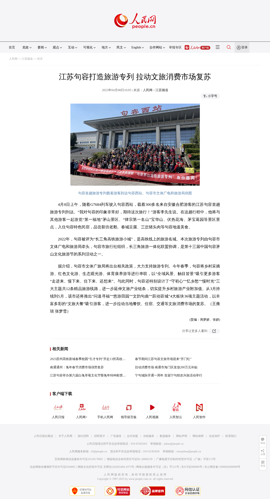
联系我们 (230, 436)
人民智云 (175, 417)
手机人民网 (105, 417)
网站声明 (181, 436)
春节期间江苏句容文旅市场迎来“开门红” (163, 359)
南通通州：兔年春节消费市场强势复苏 (77, 367)
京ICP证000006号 (191, 466)
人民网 (13, 58)
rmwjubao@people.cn (189, 451)
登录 (244, 47)
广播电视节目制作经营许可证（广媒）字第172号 (186, 459)
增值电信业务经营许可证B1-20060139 (129, 459)
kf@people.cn (99, 451)
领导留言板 (129, 417)
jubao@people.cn (173, 443)
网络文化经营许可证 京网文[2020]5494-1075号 (106, 466)
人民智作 (199, 417)
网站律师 (198, 436)
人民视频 (152, 417)
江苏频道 (27, 58)
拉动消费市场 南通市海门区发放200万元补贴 (166, 367)
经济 (40, 58)
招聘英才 (99, 436)
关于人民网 (65, 436)
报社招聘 (83, 436)
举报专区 (175, 47)
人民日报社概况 (43, 436)
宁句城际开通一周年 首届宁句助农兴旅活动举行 (168, 375)
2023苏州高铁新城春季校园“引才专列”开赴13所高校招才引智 (92, 359)
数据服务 (165, 436)
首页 (12, 47)
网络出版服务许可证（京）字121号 (157, 466)
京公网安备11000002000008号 (222, 466)
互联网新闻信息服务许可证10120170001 (79, 459)
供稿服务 (148, 436)
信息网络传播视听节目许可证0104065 (53, 466)
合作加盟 (132, 436)
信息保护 (214, 436)
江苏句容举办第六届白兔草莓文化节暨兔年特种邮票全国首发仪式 (96, 375)
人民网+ (81, 417)
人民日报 (58, 417)
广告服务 (116, 436)
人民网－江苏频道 (155, 90)
